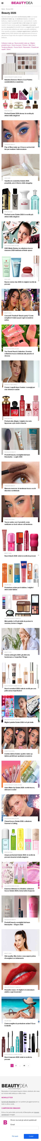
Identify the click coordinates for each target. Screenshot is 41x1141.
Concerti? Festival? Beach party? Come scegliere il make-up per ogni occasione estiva (18, 317)
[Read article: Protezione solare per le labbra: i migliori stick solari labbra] (20, 574)
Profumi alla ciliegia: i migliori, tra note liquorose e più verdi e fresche (18, 422)
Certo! (31, 1136)
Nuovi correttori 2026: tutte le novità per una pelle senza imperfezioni (20, 689)
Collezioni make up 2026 (11, 245)
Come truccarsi (16, 45)
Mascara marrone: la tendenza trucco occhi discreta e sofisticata (20, 489)
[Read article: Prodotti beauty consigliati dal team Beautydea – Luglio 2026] (20, 441)
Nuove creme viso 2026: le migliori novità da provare (20, 283)
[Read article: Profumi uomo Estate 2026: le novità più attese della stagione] (20, 201)
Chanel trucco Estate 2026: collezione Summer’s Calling (18, 822)
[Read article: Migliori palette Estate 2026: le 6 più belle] (20, 708)
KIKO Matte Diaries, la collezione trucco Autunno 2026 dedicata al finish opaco (18, 249)
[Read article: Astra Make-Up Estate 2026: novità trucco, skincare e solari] (20, 774)
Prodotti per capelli (10, 384)
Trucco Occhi (18, 47)
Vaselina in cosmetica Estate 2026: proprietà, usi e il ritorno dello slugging (18, 182)
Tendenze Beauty (7, 47)
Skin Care (32, 45)
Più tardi (15, 1136)
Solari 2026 (7, 584)
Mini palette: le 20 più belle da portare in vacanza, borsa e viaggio (18, 622)
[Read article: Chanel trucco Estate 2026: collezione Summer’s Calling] (20, 807)
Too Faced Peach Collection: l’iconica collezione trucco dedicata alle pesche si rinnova (19, 353)
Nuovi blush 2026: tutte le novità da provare (20, 556)
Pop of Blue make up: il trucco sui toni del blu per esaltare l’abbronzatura (19, 148)
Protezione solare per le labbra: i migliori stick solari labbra (18, 588)
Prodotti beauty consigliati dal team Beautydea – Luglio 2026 (17, 456)
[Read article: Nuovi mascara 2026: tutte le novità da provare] (20, 1043)
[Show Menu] (2, 3)
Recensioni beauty (10, 452)
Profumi (24, 45)
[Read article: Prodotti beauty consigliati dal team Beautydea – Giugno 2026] (20, 908)
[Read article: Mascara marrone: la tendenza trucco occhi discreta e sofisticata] (20, 475)
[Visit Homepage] (22, 3)
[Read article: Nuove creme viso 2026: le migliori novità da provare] (20, 268)
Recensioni (26, 47)
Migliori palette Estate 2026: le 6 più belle (18, 722)
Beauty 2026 (7, 312)
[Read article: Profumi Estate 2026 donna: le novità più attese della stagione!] (20, 100)
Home (3, 9)
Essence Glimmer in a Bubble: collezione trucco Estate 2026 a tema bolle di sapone (19, 889)
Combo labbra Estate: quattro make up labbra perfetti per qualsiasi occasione (18, 755)
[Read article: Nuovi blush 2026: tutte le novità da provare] (20, 542)
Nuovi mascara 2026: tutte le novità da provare (18, 1058)
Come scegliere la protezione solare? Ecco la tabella (19, 1024)
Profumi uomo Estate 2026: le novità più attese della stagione (18, 215)
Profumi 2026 (8, 110)
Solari (8, 49)
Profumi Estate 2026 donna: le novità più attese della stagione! (19, 114)
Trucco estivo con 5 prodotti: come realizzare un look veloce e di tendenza (18, 523)
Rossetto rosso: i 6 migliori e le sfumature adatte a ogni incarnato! (19, 991)
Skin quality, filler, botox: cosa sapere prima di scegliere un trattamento (20, 957)
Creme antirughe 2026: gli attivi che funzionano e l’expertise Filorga (17, 656)
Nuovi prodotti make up (22, 43)
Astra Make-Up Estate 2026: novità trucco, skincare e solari (19, 788)
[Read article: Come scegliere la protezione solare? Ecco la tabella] (20, 1010)
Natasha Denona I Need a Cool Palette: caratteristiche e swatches (18, 81)
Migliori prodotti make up (12, 618)
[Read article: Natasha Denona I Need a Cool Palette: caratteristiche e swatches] (20, 66)
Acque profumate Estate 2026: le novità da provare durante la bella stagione (19, 856)
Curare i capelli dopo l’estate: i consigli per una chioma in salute (19, 388)
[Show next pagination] (28, 1065)
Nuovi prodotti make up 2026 (13, 77)
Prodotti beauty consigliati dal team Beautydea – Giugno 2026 (17, 923)
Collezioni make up (7, 43)
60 (24, 1065)
